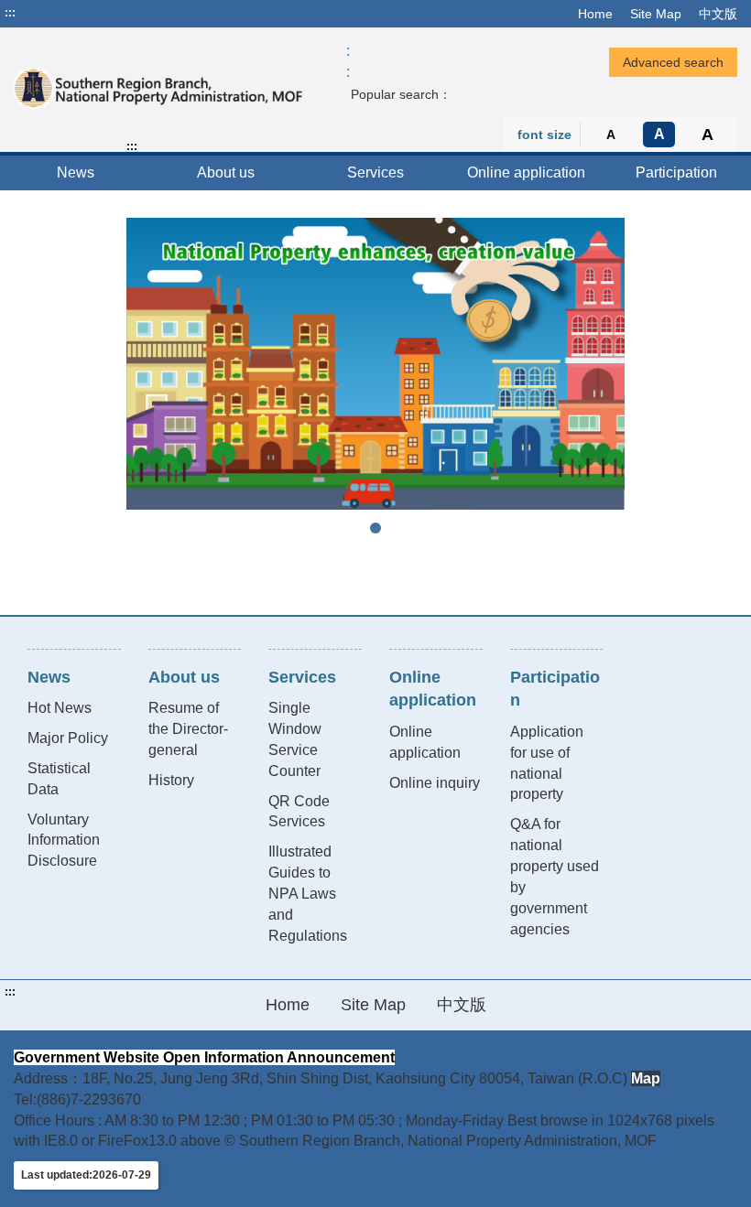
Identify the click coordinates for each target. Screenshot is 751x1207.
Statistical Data (59, 778)
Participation (676, 172)
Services (375, 172)
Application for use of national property (546, 763)
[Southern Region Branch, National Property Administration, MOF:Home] (158, 90)
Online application (526, 172)
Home (595, 13)
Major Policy (67, 738)
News (75, 172)
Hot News (59, 708)
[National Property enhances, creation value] (375, 363)
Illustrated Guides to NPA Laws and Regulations (307, 893)
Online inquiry (434, 783)
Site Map (655, 13)
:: (348, 61)
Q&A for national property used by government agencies (554, 876)
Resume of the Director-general (188, 729)
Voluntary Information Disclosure (63, 840)
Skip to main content (69, 12)
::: (10, 12)
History (171, 780)
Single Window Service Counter (294, 739)
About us (226, 172)
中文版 (718, 13)
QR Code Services (299, 811)
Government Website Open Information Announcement (204, 1057)
